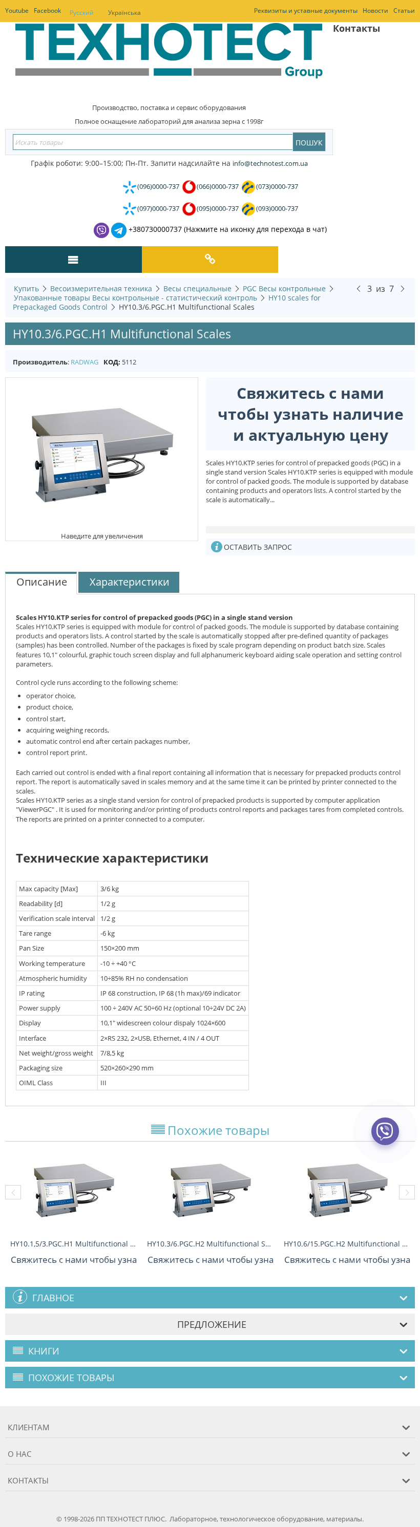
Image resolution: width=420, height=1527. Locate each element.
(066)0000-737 (218, 186)
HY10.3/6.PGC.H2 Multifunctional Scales (210, 1244)
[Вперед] (402, 288)
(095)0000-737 (218, 208)
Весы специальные (197, 288)
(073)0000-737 (277, 186)
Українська (124, 12)
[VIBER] (385, 1138)
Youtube (17, 10)
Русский (82, 12)
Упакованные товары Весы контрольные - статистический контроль (135, 298)
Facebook (47, 10)
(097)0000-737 (158, 208)
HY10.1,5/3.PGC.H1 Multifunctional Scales (73, 1244)
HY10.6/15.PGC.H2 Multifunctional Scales (347, 1244)
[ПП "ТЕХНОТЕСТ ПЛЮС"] (169, 58)
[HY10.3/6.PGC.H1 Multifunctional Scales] (102, 453)
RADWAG (84, 362)
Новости (375, 10)
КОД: (111, 362)
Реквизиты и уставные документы (306, 10)
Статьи (404, 10)
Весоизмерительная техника (101, 288)
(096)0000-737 (158, 186)
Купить (26, 288)
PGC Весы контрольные (284, 288)
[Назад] (358, 288)
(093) (277, 208)
